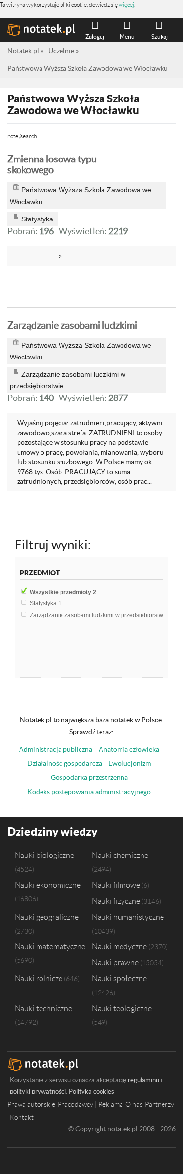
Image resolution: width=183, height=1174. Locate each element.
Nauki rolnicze (38, 978)
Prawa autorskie (31, 1104)
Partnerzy (159, 1104)
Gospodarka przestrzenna (89, 777)
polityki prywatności (38, 1091)
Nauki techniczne (43, 1008)
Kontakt (22, 1117)
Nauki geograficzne (47, 917)
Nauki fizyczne (116, 900)
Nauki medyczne (119, 946)
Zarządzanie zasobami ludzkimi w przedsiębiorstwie (101, 615)
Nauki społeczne (119, 978)
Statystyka (45, 603)
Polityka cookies (91, 1091)
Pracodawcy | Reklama (90, 1104)
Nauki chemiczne (120, 855)
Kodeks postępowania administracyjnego (89, 792)
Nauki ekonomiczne (48, 884)
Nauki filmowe (116, 884)
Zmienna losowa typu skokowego (52, 164)
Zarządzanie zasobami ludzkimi (72, 325)
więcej (126, 4)
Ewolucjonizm (129, 763)
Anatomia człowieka (129, 749)
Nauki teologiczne (122, 1008)
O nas (133, 1104)
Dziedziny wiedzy (52, 831)
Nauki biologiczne (44, 855)
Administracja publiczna (55, 749)
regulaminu (143, 1080)
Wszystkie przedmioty (63, 592)
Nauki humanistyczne (128, 917)
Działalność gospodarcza (64, 763)
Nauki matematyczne (50, 946)
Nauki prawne (115, 962)
